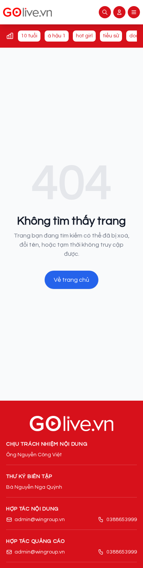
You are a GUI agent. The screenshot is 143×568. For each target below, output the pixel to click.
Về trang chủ (71, 280)
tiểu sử (111, 36)
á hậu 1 (57, 36)
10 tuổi (29, 36)
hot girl (84, 36)
